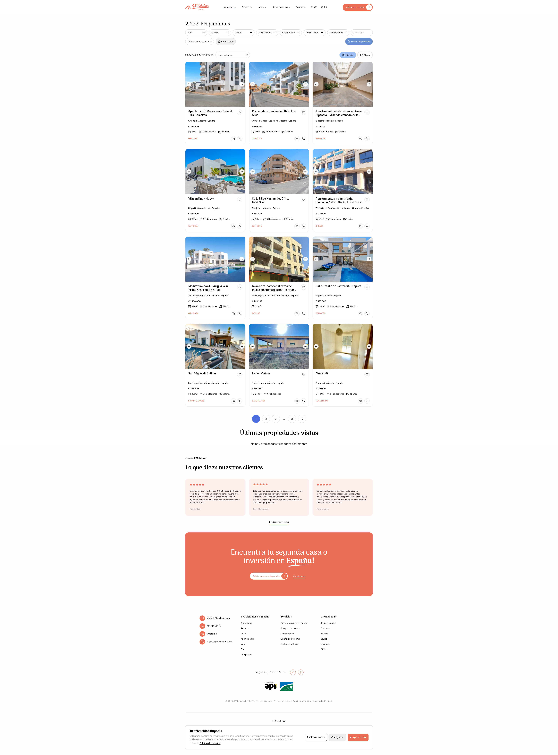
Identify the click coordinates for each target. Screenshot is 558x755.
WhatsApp (212, 633)
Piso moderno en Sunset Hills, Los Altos (273, 113)
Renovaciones (287, 633)
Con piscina (246, 654)
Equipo (324, 639)
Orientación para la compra (294, 623)
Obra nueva (246, 623)
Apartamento (247, 639)
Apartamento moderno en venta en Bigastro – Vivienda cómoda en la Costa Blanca (339, 115)
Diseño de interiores (290, 639)
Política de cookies (282, 701)
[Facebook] (301, 672)
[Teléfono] (239, 138)
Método (324, 633)
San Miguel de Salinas (202, 373)
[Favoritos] (312, 7)
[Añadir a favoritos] (239, 112)
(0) (315, 7)
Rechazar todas (316, 737)
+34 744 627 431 (214, 626)
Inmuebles (229, 7)
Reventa (245, 628)
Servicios (246, 7)
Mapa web (318, 701)
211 (292, 418)
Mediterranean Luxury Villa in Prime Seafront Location (208, 288)
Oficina (324, 649)
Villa (243, 644)
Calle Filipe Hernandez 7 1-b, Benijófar (270, 201)
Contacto (300, 7)
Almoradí (322, 373)
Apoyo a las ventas (290, 628)
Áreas (262, 7)
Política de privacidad (262, 701)
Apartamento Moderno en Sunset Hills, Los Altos (210, 113)
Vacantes (325, 644)
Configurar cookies (302, 701)
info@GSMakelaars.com (218, 618)
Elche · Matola (261, 373)
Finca (243, 649)
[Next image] (241, 84)
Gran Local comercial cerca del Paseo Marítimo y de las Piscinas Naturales (273, 290)
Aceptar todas (358, 737)
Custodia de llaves (289, 644)
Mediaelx (328, 701)
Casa (243, 633)
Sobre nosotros (328, 623)
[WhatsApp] (233, 138)
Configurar (337, 737)
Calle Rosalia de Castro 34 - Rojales (338, 286)
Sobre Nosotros (280, 7)
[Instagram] (293, 672)
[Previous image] (189, 84)
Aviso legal (245, 701)
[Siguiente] (302, 419)
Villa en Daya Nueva (201, 199)
